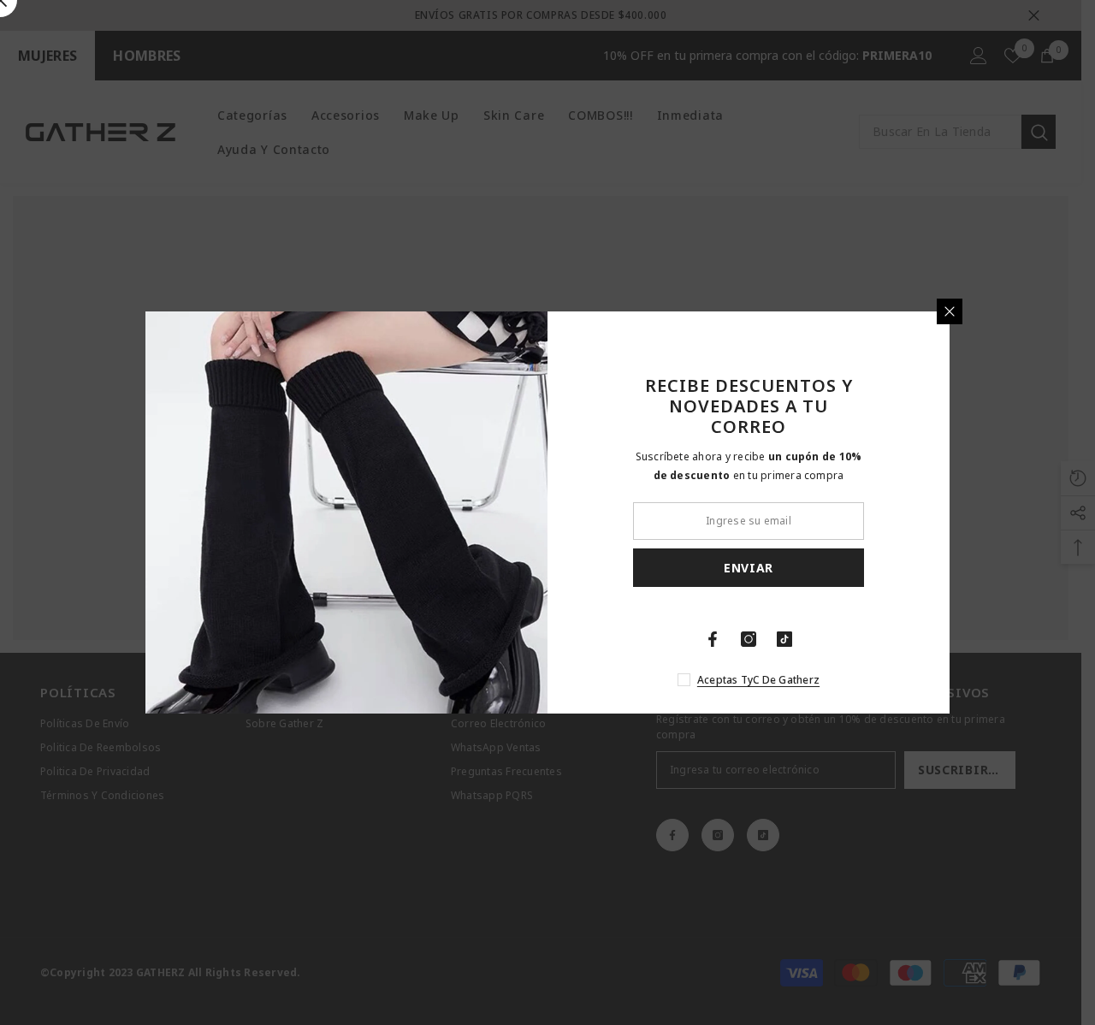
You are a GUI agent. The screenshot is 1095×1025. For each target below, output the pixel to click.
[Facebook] (713, 639)
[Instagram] (748, 639)
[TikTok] (784, 639)
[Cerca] (949, 311)
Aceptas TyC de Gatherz (758, 679)
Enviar (748, 568)
